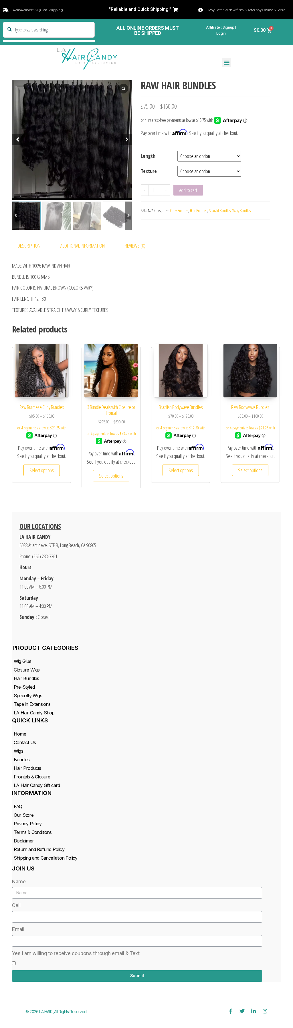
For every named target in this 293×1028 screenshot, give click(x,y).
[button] (143, 9)
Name (19, 881)
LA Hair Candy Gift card (37, 785)
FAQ (18, 806)
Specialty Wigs (28, 695)
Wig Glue (22, 661)
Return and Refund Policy (39, 849)
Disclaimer (24, 841)
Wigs (18, 751)
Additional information (82, 245)
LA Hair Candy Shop (34, 713)
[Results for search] (49, 41)
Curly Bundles (179, 210)
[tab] (33, 246)
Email (18, 929)
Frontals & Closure (32, 777)
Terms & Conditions (33, 832)
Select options (41, 470)
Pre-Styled (24, 687)
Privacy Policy (27, 823)
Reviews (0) (135, 245)
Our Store (23, 815)
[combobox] (49, 30)
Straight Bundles (220, 210)
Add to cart (188, 190)
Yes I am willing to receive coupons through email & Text (76, 953)
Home (20, 734)
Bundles (21, 759)
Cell (16, 905)
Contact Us (25, 742)
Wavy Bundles (241, 210)
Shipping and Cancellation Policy (45, 858)
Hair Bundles (198, 210)
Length (148, 155)
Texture (149, 171)
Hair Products (27, 768)
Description (29, 245)
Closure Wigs (26, 670)
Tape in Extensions (32, 704)
